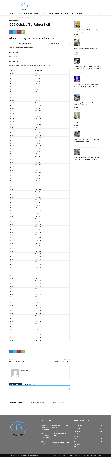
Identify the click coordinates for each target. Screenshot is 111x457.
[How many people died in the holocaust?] (45, 428)
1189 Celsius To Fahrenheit (57, 402)
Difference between (67, 13)
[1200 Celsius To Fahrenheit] (18, 394)
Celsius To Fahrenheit (31, 13)
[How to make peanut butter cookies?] (45, 436)
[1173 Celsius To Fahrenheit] (39, 394)
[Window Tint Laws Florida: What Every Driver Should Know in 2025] (77, 42)
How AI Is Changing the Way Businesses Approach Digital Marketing (87, 31)
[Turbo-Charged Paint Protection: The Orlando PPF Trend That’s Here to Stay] (77, 97)
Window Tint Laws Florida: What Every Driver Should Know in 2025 (86, 49)
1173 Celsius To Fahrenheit (37, 402)
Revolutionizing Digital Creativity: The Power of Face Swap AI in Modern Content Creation (87, 85)
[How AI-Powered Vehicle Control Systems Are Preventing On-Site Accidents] (77, 134)
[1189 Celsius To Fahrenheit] (60, 394)
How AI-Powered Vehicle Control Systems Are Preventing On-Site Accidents (86, 140)
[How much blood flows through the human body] (45, 444)
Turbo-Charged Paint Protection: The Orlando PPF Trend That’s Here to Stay (87, 103)
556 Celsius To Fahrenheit (62, 362)
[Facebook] (11, 32)
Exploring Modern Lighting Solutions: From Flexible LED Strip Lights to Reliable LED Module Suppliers (87, 67)
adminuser (13, 28)
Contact (80, 13)
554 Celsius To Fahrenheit (16, 362)
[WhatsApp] (23, 32)
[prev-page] (10, 406)
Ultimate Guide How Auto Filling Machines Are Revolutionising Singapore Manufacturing (86, 158)
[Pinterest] (19, 32)
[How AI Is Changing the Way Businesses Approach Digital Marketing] (77, 24)
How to (19, 13)
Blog (57, 13)
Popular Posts (48, 13)
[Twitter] (15, 32)
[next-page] (13, 406)
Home (12, 13)
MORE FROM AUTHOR (29, 384)
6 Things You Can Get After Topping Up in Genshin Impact (88, 122)
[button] (100, 13)
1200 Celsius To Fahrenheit (16, 402)
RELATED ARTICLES (15, 384)
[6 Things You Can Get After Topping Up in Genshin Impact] (77, 115)
